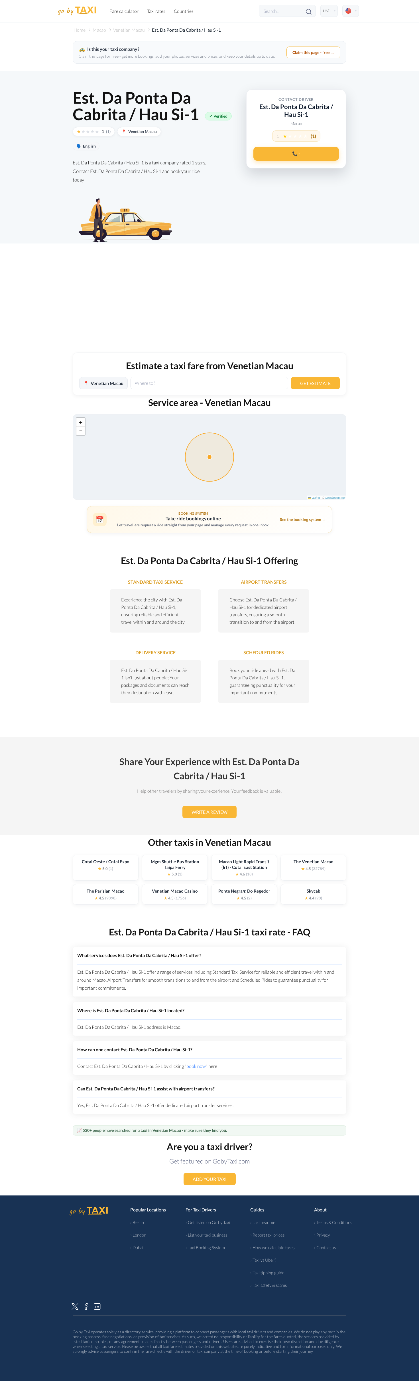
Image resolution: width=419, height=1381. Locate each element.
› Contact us (325, 1247)
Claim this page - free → (313, 52)
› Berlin (137, 1222)
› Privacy (322, 1234)
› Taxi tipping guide (267, 1272)
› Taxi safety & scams (268, 1285)
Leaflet (315, 497)
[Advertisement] (209, 304)
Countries (184, 11)
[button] (80, 422)
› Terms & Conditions (333, 1222)
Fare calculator (124, 11)
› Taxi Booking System (205, 1247)
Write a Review (209, 812)
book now (196, 1066)
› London (138, 1234)
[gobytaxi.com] (77, 11)
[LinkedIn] (97, 1305)
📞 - (296, 153)
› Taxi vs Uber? (263, 1260)
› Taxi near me (262, 1222)
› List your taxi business (206, 1234)
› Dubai (136, 1247)
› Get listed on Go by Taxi (208, 1222)
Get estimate (315, 383)
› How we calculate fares (272, 1247)
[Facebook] (86, 1305)
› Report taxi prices (267, 1234)
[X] (75, 1305)
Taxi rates (156, 11)
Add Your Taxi (210, 1179)
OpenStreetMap (335, 497)
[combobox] (209, 383)
